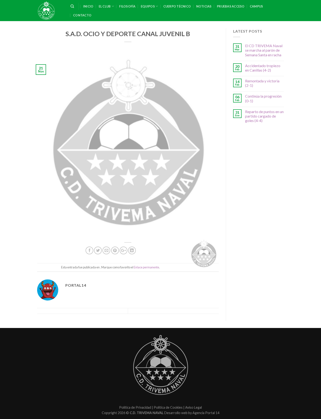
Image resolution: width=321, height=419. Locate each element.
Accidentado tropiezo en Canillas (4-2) (262, 67)
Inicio (88, 6)
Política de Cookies (168, 407)
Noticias (204, 6)
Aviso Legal (193, 407)
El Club (105, 6)
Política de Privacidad (135, 407)
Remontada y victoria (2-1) (262, 83)
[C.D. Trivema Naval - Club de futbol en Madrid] (50, 10)
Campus (256, 6)
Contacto (82, 15)
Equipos (148, 6)
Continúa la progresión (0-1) (263, 98)
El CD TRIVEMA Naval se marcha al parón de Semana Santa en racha (263, 50)
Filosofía (127, 6)
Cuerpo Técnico (177, 6)
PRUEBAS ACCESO (231, 6)
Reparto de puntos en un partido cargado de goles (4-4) (264, 116)
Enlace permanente (146, 267)
